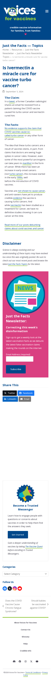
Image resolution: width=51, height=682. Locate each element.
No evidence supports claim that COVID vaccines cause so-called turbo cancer (23, 132)
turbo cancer (15, 173)
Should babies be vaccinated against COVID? (38, 604)
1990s (20, 177)
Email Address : (18, 354)
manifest (27, 163)
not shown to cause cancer (31, 190)
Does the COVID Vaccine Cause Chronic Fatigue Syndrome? (12, 606)
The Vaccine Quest (34, 546)
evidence (17, 198)
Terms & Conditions (33, 672)
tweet (12, 101)
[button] (46, 11)
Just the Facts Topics (17, 264)
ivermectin (15, 205)
